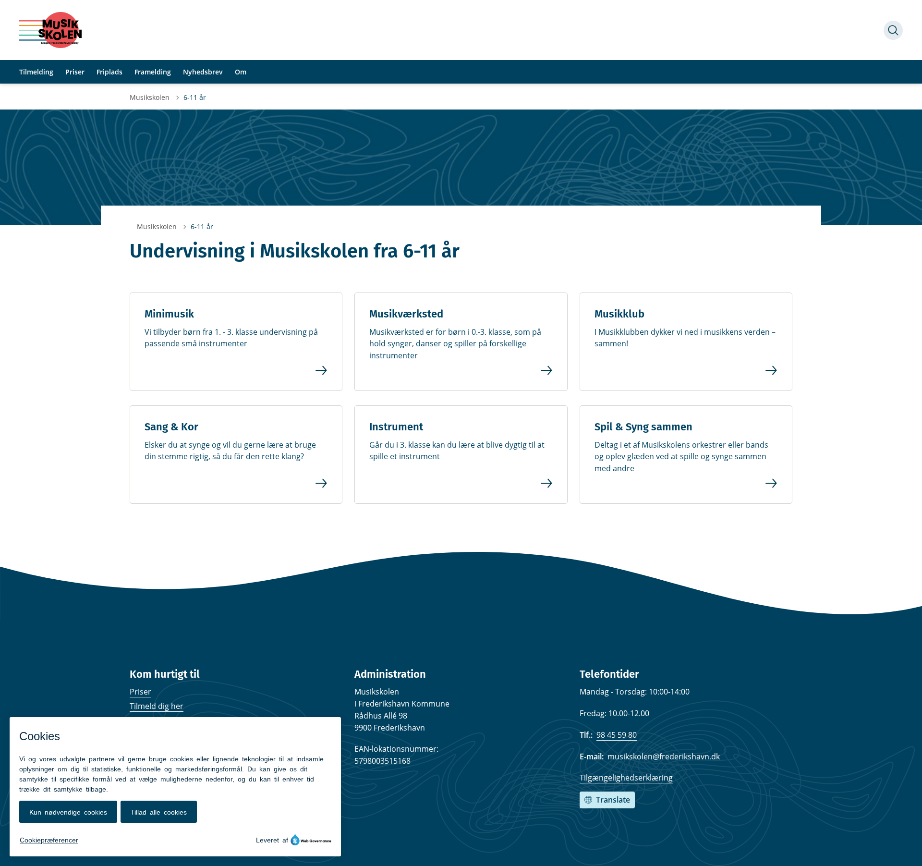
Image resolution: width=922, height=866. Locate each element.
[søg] (893, 30)
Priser (140, 691)
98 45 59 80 (616, 735)
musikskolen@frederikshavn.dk (663, 756)
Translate (613, 799)
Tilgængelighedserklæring (626, 777)
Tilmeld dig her (156, 706)
